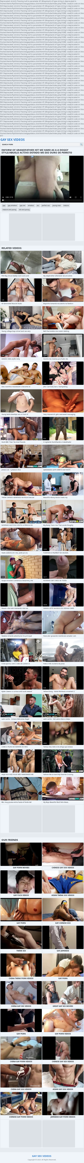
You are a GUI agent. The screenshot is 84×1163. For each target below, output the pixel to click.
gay (4, 205)
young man (56, 205)
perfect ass (46, 205)
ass (38, 205)
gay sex (22, 205)
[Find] (81, 144)
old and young (24, 210)
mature (66, 205)
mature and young (9, 210)
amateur (31, 205)
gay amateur (12, 205)
